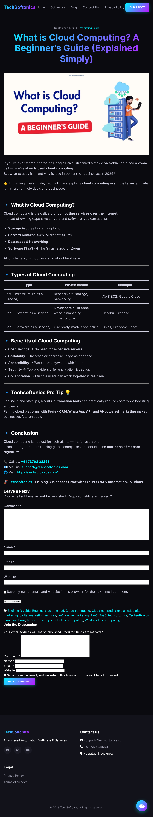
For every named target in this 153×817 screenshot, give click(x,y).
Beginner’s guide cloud (48, 610)
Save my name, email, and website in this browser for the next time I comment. (67, 592)
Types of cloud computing (64, 620)
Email (9, 562)
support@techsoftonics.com (104, 740)
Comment (12, 506)
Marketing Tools (89, 27)
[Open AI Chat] (141, 805)
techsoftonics (117, 615)
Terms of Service (16, 782)
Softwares (58, 7)
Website (10, 577)
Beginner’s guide (19, 610)
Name (9, 547)
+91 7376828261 (96, 747)
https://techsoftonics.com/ (37, 472)
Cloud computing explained (111, 610)
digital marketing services (38, 615)
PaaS (94, 615)
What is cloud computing (102, 620)
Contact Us (91, 7)
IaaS (61, 615)
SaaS (102, 615)
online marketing (77, 615)
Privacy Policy (114, 7)
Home (41, 7)
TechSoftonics (19, 7)
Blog (74, 7)
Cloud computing (78, 610)
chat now (137, 7)
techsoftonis (35, 620)
